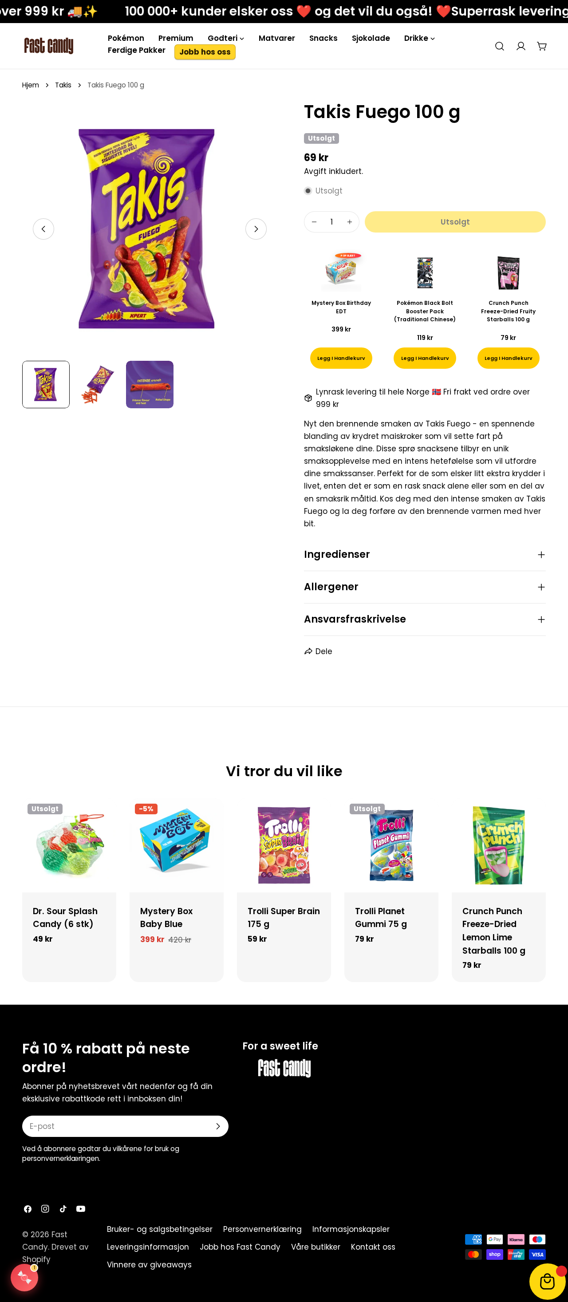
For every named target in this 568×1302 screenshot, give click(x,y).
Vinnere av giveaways (149, 1264)
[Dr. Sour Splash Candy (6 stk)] (69, 845)
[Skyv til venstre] (43, 229)
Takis (63, 85)
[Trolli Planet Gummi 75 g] (391, 845)
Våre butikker (315, 1247)
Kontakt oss (373, 1247)
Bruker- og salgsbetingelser (160, 1229)
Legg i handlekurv (341, 358)
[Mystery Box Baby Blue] (177, 845)
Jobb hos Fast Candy (240, 1247)
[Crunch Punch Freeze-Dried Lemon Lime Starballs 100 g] (499, 845)
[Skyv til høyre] (256, 229)
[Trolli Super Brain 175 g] (284, 845)
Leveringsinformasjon (148, 1247)
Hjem (30, 85)
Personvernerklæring (262, 1229)
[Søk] (500, 46)
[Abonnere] (218, 1126)
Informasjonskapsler (351, 1229)
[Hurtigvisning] (103, 818)
